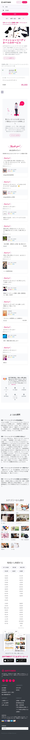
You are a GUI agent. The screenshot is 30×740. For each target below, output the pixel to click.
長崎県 (21, 612)
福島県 (6, 589)
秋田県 (6, 584)
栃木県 (6, 593)
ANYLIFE (18, 687)
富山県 (21, 575)
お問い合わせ (5, 705)
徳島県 (6, 621)
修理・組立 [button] (13, 18)
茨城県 (6, 591)
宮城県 (6, 582)
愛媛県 (21, 603)
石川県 (21, 578)
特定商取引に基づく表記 (8, 692)
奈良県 (6, 605)
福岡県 (21, 608)
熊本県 (21, 614)
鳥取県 (6, 610)
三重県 (21, 593)
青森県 (6, 578)
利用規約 (4, 690)
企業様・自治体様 (20, 700)
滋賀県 (21, 595)
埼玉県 (6, 571)
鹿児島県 (21, 621)
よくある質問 (5, 702)
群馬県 (6, 595)
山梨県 (21, 582)
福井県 (21, 580)
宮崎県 (21, 619)
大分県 (21, 616)
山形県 (6, 586)
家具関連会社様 (20, 702)
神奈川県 (22, 567)
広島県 (6, 616)
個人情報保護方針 (6, 694)
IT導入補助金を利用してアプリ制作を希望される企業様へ (22, 709)
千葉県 (6, 598)
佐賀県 (21, 610)
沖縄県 (21, 623)
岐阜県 (21, 586)
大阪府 (13, 571)
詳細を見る (13, 384)
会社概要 (4, 687)
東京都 (14, 567)
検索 (15, 14)
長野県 (21, 584)
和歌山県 (6, 608)
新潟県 (6, 600)
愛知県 (21, 591)
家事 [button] (19, 18)
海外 (21, 625)
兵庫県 (6, 603)
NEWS (17, 690)
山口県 (6, 619)
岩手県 (6, 580)
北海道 (6, 575)
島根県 (6, 612)
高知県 (21, 605)
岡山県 (6, 614)
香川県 (6, 623)
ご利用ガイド (5, 700)
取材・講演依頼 (20, 705)
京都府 (21, 571)
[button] (6, 390)
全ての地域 (6, 567)
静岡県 (21, 589)
